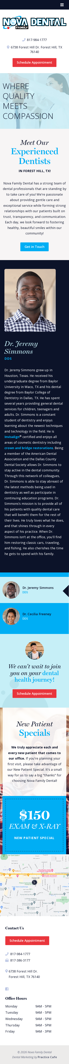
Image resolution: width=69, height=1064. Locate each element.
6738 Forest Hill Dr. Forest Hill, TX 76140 (36, 49)
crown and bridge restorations (28, 448)
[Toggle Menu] (62, 5)
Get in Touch (34, 247)
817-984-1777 (36, 40)
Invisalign (11, 437)
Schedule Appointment (34, 62)
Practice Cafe (47, 1057)
